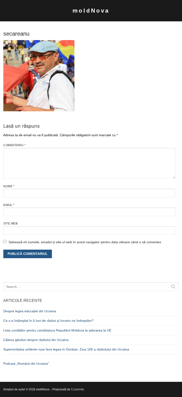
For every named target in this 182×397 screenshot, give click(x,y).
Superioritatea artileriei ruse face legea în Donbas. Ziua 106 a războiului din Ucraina (66, 349)
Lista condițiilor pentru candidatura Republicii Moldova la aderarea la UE (57, 330)
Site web (10, 223)
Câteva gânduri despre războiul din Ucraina (35, 340)
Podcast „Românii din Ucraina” (26, 363)
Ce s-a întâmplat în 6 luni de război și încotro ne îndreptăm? (48, 320)
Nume (8, 186)
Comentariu (14, 145)
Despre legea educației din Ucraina (29, 311)
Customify (77, 389)
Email (9, 205)
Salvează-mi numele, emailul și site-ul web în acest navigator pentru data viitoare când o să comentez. (85, 242)
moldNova (91, 10)
